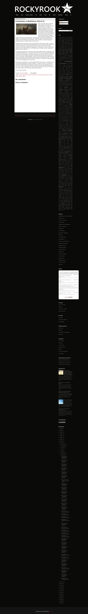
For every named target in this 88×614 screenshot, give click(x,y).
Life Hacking (61, 125)
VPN (69, 203)
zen (61, 210)
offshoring (71, 143)
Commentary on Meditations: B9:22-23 (64, 564)
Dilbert (60, 75)
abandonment (70, 37)
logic (70, 126)
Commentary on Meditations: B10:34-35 (64, 465)
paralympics (66, 146)
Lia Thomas (71, 124)
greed (63, 101)
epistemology (61, 88)
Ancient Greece (65, 43)
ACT (72, 38)
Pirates (70, 152)
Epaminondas (61, 87)
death (64, 71)
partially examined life (63, 243)
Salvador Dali (62, 169)
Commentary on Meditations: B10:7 (65, 514)
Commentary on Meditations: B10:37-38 (64, 457)
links (63, 125)
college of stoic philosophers (64, 224)
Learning (60, 124)
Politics (71, 153)
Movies (65, 139)
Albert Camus (70, 40)
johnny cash (67, 118)
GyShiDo (71, 101)
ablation (60, 38)
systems (67, 189)
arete (59, 45)
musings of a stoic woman (64, 241)
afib (61, 40)
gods (66, 100)
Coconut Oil (67, 59)
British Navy (65, 53)
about (17, 14)
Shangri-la (64, 175)
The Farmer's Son (62, 192)
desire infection (69, 72)
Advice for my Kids (69, 39)
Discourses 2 (69, 79)
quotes (60, 160)
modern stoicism (62, 249)
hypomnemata (66, 111)
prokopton (71, 157)
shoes (68, 175)
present (64, 156)
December (63, 444)
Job (72, 116)
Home (35, 115)
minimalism (66, 137)
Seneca (61, 293)
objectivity (60, 143)
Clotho (63, 59)
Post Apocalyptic (65, 154)
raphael (65, 160)
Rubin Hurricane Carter (69, 167)
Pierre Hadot (62, 276)
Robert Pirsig (65, 165)
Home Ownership (61, 109)
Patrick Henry (61, 147)
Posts (61, 21)
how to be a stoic (62, 262)
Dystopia (71, 82)
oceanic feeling (65, 143)
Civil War (67, 58)
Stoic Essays (70, 183)
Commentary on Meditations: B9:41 (65, 533)
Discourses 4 (67, 80)
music (68, 139)
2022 (61, 435)
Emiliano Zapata (66, 83)
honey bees (69, 109)
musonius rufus (62, 140)
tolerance (60, 195)
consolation (63, 64)
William (60, 206)
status (69, 182)
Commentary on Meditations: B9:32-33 (64, 547)
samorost (71, 169)
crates (63, 68)
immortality (60, 112)
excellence (60, 91)
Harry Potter (65, 104)
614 (64, 37)
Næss (72, 140)
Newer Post (18, 115)
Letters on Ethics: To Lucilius (65, 292)
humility (60, 110)
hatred (68, 104)
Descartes (64, 72)
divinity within (67, 81)
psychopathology (62, 159)
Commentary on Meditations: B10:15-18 (64, 496)
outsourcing (60, 145)
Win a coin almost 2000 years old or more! (65, 480)
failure (69, 92)
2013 (61, 588)
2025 (61, 430)
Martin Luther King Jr (62, 131)
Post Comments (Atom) (37, 119)
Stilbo (66, 183)
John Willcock (61, 118)
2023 (61, 433)
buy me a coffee (29, 14)
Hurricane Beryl (63, 110)
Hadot (67, 102)
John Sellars (65, 117)
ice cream (71, 111)
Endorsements (70, 84)
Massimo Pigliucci (61, 132)
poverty (69, 154)
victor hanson (61, 345)
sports (68, 181)
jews (66, 116)
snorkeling (71, 176)
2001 (61, 603)
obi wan (71, 142)
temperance (68, 190)
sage (59, 169)
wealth (67, 204)
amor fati (67, 42)
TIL (65, 194)
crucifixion (66, 69)
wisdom (68, 207)
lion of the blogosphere (63, 351)
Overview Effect (65, 145)
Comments (62, 23)
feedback (71, 93)
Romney (69, 166)
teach (59, 190)
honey (65, 109)
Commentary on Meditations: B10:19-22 (64, 492)
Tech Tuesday (63, 190)
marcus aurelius (67, 130)
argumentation (63, 45)
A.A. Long (66, 37)
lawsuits (67, 123)
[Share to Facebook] (34, 73)
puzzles (71, 159)
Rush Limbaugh (64, 168)
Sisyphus (62, 176)
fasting (66, 93)
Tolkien (63, 195)
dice (72, 73)
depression (60, 72)
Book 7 (60, 52)
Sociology (66, 177)
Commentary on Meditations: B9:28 (65, 557)
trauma (71, 196)
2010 (61, 594)
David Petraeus (70, 70)
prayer (64, 155)
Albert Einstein (62, 41)
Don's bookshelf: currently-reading (69, 272)
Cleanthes (60, 59)
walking (64, 204)
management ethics (69, 128)
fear (68, 93)
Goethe (69, 100)
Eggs (63, 83)
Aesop (60, 40)
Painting (71, 145)
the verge (60, 342)
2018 (61, 442)
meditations (61, 228)
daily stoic (61, 264)
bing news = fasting (62, 308)
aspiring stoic (61, 258)
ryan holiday (70, 168)
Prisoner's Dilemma (69, 156)
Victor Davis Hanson (65, 201)
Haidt (70, 102)
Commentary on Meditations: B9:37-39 (64, 539)
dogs (59, 82)
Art (72, 45)
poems (69, 153)
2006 (61, 601)
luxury (63, 128)
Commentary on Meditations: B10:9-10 (64, 508)
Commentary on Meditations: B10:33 (64, 469)
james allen (65, 115)
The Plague (60, 193)
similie (59, 176)
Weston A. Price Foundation (64, 332)
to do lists (71, 194)
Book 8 (64, 52)
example (69, 90)
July (62, 449)
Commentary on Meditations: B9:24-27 (64, 560)
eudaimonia (61, 90)
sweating (64, 189)
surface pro (66, 188)
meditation (65, 133)
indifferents (68, 113)
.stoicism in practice (63, 220)
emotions (71, 83)
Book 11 (64, 50)
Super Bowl (61, 188)
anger (70, 43)
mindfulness (70, 136)
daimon (60, 70)
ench (41, 14)
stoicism (20, 76)
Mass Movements (70, 131)
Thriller (60, 194)
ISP (62, 115)
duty (68, 82)
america (63, 42)
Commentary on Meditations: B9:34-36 (64, 543)
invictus (63, 114)
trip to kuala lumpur (68, 197)
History (68, 108)
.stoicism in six (61, 218)
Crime (69, 68)
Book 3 (61, 51)
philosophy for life (62, 245)
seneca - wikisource (63, 226)
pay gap (60, 148)
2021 (61, 437)
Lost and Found (70, 127)
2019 (61, 440)
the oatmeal (61, 353)
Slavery (66, 176)
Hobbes (71, 108)
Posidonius (60, 154)
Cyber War (71, 69)
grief (65, 101)
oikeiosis (60, 144)
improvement (70, 112)
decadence (68, 71)
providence (65, 158)
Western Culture (64, 205)
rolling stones (61, 166)
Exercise (66, 91)
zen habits (61, 317)
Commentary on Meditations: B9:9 (65, 579)
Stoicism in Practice (68, 399)
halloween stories (65, 103)
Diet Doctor (61, 328)
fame (59, 93)
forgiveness (66, 94)
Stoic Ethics (61, 184)
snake (68, 176)
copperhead (70, 65)
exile (72, 91)
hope (72, 109)
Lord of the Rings (64, 127)
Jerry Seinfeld (63, 116)
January (63, 454)
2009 (61, 595)
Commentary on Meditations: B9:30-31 (64, 551)
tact (69, 189)
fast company (61, 340)
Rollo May (65, 166)
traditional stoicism (62, 247)
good (72, 100)
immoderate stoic (62, 237)
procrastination (65, 157)
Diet (68, 74)
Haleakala (60, 103)
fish (59, 94)
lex (36, 14)
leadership (71, 123)
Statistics (67, 182)
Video (62, 202)
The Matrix (66, 192)
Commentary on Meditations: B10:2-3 (64, 524)
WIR (66, 207)
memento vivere (64, 134)
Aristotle (69, 45)
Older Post (52, 115)
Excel (72, 90)
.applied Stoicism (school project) (65, 216)
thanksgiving (71, 191)
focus (61, 94)
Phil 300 (70, 148)
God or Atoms (64, 99)
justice (48, 74)
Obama (67, 142)
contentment (65, 65)
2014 (61, 587)
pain (69, 145)
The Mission (71, 192)
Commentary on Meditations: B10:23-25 (64, 488)
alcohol (67, 41)
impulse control (61, 113)
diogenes (63, 75)
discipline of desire (42, 74)
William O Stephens (65, 206)
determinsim (63, 73)
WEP (60, 205)
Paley (59, 146)
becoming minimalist (63, 319)
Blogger (50, 611)
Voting (66, 203)
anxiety (62, 44)
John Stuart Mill (70, 117)
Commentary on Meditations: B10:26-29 (64, 484)
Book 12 (68, 50)
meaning (68, 132)
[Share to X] (33, 73)
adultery (65, 39)
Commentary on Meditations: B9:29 (65, 555)
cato (59, 54)
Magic (65, 128)
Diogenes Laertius (69, 75)
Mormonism (61, 139)
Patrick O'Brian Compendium (64, 364)
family (62, 93)
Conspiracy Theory (69, 64)
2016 (61, 583)
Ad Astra (62, 39)
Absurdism (69, 38)
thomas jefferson (70, 193)
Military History (65, 136)
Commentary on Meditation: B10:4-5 (65, 520)
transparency (68, 196)
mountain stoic (62, 239)
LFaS (67, 124)
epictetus (66, 87)
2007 (61, 599)
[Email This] (31, 73)
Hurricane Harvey (70, 110)
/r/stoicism (61, 234)
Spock (65, 181)
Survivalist (71, 188)
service (68, 174)
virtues (24, 76)
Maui (65, 132)
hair (72, 102)
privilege (60, 157)
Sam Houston (67, 169)
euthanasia (65, 90)
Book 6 (71, 51)
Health (71, 104)
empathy (60, 84)
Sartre (63, 170)
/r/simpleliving (61, 321)
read (72, 160)
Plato (60, 153)
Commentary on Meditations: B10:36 (64, 461)
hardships (60, 104)
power (72, 154)
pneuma (65, 153)
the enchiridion (62, 230)
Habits (64, 102)
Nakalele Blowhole (62, 141)
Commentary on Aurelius (26, 74)
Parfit (69, 146)
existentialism (61, 92)
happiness (71, 103)
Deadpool (60, 71)
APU (72, 44)
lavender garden (62, 123)
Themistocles (65, 193)
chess (66, 14)
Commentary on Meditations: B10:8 (65, 511)
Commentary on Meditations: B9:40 (65, 536)
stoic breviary (61, 222)
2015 (61, 585)
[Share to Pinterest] (35, 73)
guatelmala (67, 101)
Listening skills (68, 125)
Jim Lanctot (69, 116)
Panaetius (62, 146)
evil (67, 90)
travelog (62, 197)
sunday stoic (61, 251)
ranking (62, 160)
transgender (63, 196)
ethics (72, 89)
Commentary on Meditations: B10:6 (65, 517)
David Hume (65, 70)
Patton (72, 147)
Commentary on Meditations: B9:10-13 (64, 575)
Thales (67, 191)
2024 (61, 432)
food (63, 94)
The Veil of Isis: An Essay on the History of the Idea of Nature (65, 275)
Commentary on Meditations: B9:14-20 (64, 571)
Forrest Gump (70, 94)
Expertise (65, 92)
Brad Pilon (61, 334)
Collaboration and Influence (63, 60)
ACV (59, 39)
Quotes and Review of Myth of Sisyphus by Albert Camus (65, 392)
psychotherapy (67, 159)
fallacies (71, 92)
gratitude (60, 101)
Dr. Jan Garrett (62, 255)
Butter (69, 53)
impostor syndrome (65, 112)
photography (66, 152)
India (65, 113)
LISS (65, 125)
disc (45, 14)
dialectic (66, 73)
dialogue (69, 73)
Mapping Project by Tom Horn (65, 362)
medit (54, 14)
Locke (67, 126)
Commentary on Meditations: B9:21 (65, 568)
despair (60, 73)
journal (64, 119)
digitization (71, 74)
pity (72, 152)
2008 (61, 597)
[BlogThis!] (32, 73)
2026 (61, 428)
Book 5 (67, 51)
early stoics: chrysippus (63, 232)
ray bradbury (69, 160)
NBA (72, 141)
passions (71, 146)
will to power (70, 205)
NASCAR (68, 141)
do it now (71, 81)
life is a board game (63, 253)
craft (60, 68)
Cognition (71, 59)
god (59, 99)
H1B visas (60, 102)
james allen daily (62, 304)
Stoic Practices (65, 185)
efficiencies (60, 83)
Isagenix (60, 115)
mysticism (68, 140)
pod (22, 14)
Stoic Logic (67, 184)
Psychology (70, 158)
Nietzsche (61, 142)
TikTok (63, 194)
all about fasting (62, 311)
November (63, 445)
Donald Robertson (64, 82)
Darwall (62, 70)
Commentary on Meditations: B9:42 (65, 531)
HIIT (63, 108)
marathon (60, 130)
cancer (71, 53)
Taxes (72, 189)
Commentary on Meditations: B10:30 (64, 476)
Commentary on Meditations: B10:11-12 (64, 504)
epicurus (71, 87)
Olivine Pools (66, 144)
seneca (64, 174)
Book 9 (68, 52)
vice (59, 201)
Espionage (71, 88)
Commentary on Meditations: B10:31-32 (64, 473)
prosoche (60, 158)
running (60, 168)
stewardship (62, 183)
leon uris (63, 124)
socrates (71, 177)
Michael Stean (62, 281)
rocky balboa (70, 165)
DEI (72, 71)
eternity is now (67, 89)
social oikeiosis (62, 177)
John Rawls (60, 117)
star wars (63, 182)
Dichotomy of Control (63, 74)
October (63, 447)
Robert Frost (61, 165)
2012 (61, 590)
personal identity (65, 148)
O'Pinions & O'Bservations (64, 359)
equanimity (66, 88)
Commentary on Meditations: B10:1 (65, 528)
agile (63, 40)
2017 (61, 582)
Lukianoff (60, 128)
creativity (66, 68)
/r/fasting (60, 306)
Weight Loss (70, 204)
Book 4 (64, 51)
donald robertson (62, 260)
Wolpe (72, 207)
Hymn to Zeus (61, 111)
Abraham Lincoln (64, 38)
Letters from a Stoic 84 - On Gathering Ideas (64, 409)
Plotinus (62, 153)
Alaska (66, 40)
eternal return (61, 89)
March (62, 451)
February (63, 453)
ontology (71, 144)
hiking (65, 108)
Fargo (64, 93)
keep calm (71, 119)
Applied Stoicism (67, 44)
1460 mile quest (61, 37)
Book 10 (20, 74)
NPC (64, 142)
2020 (61, 439)
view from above (67, 202)
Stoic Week (70, 185)
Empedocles (64, 84)
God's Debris (70, 99)
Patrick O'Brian (67, 147)
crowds (63, 69)
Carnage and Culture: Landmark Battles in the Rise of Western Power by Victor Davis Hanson (68, 372)
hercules (60, 108)
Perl (62, 148)
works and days (62, 347)
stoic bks (60, 14)
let (49, 14)
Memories (68, 134)
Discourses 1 (62, 79)
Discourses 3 (61, 80)
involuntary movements (69, 114)
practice (60, 155)
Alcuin (69, 41)
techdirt (60, 349)
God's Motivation (62, 100)
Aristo (67, 45)
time (67, 194)
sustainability (61, 189)
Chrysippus (64, 57)
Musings (71, 139)
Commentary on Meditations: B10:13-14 (64, 500)
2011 (61, 592)
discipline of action (35, 74)
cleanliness (71, 58)
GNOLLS (60, 330)
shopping (71, 175)
